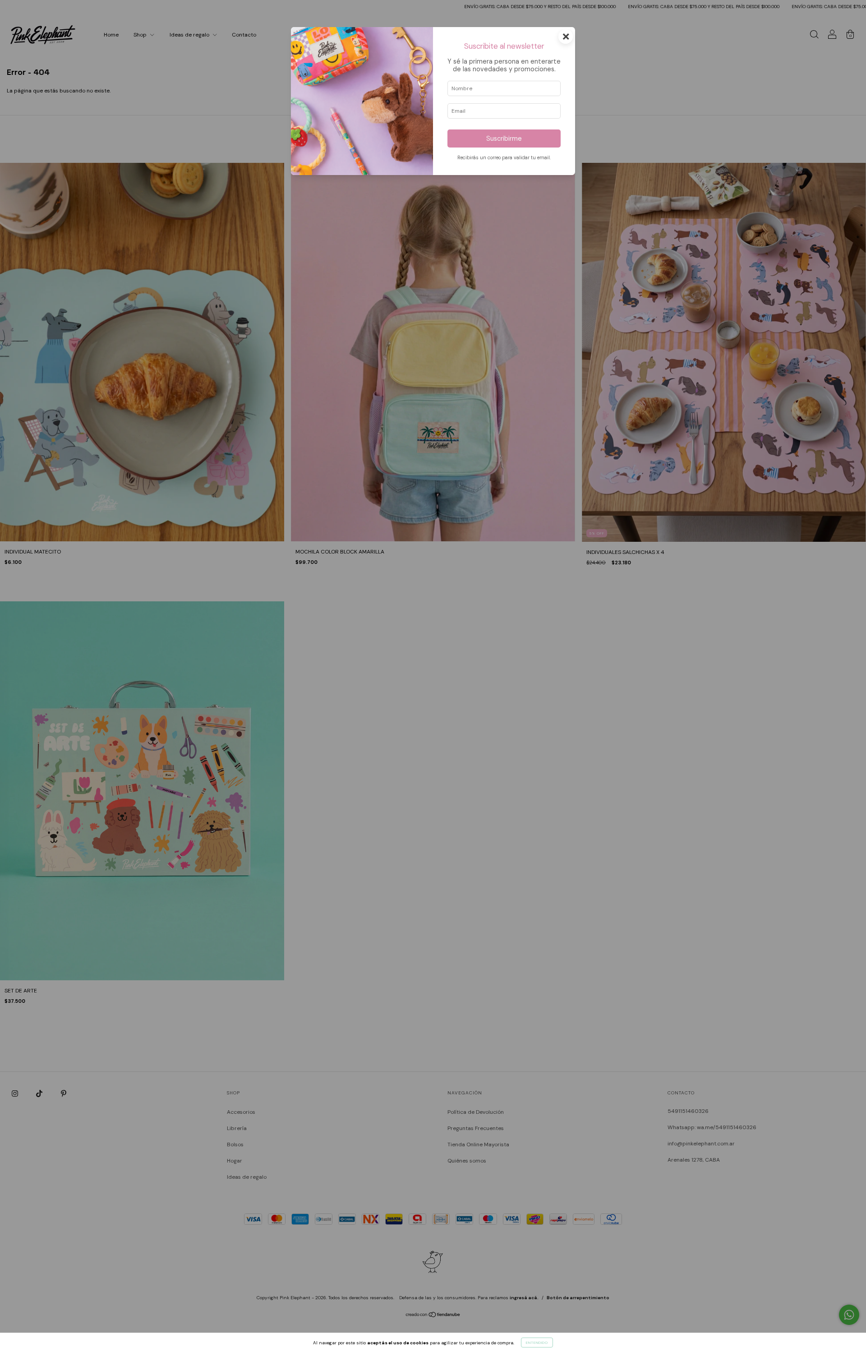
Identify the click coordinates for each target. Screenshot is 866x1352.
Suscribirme (504, 138)
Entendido (537, 1342)
